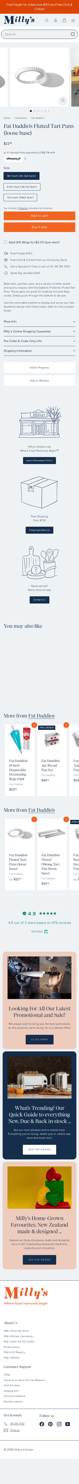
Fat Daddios (41, 716)
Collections (21, 118)
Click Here (39, 1039)
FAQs (7, 1374)
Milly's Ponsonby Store (16, 1330)
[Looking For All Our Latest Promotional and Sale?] (39, 977)
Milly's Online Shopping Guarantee (27, 331)
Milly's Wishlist (12, 1357)
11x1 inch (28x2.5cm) (20, 197)
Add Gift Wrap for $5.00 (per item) (34, 242)
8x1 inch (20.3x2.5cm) (21, 175)
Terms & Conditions (14, 1396)
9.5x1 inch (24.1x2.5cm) (22, 186)
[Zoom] (63, 100)
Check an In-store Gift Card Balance (24, 1380)
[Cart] (64, 20)
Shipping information (18, 351)
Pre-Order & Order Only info (23, 341)
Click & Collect (12, 1385)
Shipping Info (11, 1390)
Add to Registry (39, 367)
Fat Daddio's (38, 118)
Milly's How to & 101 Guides (19, 1341)
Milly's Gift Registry (14, 1352)
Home (7, 118)
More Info (10, 321)
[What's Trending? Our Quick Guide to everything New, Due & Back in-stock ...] (39, 1077)
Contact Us (39, 599)
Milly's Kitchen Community (18, 1336)
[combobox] (39, 34)
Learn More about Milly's (39, 460)
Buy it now (39, 227)
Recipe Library (12, 1347)
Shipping (22, 208)
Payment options (13, 1401)
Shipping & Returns (39, 530)
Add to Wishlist (39, 380)
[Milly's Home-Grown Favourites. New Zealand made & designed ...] (39, 1187)
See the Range (39, 1149)
